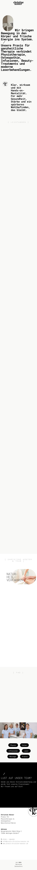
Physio (13, 745)
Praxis (25, 756)
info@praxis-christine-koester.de (16, 841)
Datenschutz (19, 866)
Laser (26, 751)
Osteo (24, 745)
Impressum (18, 864)
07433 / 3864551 (9, 839)
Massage (12, 756)
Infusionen (13, 751)
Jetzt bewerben (18, 802)
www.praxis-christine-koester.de (15, 843)
